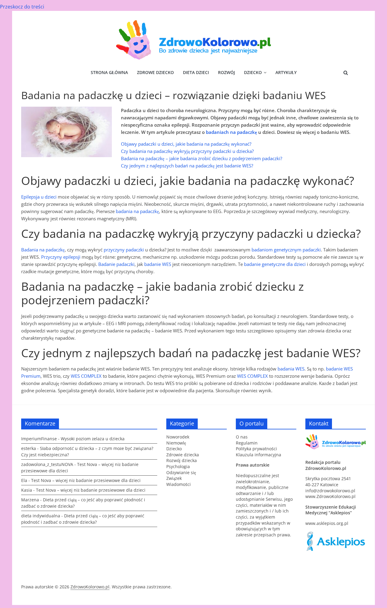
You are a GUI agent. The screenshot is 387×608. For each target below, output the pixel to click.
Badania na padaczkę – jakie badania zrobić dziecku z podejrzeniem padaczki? (201, 158)
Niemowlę (176, 443)
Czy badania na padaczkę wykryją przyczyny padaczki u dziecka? (187, 151)
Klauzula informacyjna (258, 455)
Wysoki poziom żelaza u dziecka (93, 438)
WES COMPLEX (86, 376)
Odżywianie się (181, 472)
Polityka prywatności (256, 448)
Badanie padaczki (116, 264)
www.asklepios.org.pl (326, 523)
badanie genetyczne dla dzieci (275, 264)
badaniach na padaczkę (231, 132)
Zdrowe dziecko (155, 72)
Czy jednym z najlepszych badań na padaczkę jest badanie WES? (187, 166)
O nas (242, 437)
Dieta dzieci (196, 72)
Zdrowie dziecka (182, 455)
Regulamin (247, 443)
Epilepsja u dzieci (39, 197)
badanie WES (157, 264)
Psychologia (178, 466)
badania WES (291, 369)
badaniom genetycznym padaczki (286, 250)
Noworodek (177, 437)
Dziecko (253, 72)
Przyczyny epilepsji (60, 257)
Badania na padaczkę (43, 250)
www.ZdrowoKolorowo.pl (330, 496)
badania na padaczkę (137, 211)
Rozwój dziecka (181, 460)
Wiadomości (178, 484)
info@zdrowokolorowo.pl (330, 490)
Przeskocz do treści (22, 6)
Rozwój (226, 72)
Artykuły (286, 72)
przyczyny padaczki (124, 250)
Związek (174, 478)
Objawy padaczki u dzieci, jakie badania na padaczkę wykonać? (186, 144)
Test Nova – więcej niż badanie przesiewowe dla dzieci (86, 480)
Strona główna (109, 72)
